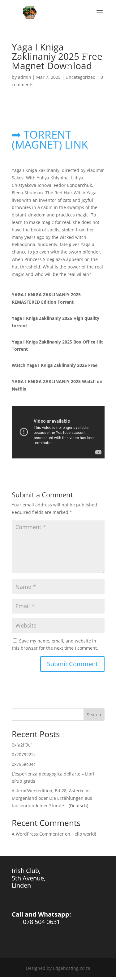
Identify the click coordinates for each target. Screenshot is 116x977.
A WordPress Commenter (38, 834)
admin (24, 77)
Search (94, 715)
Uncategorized (81, 77)
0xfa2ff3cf (22, 745)
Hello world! (83, 834)
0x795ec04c (24, 764)
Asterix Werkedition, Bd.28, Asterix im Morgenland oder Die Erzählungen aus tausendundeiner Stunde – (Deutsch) (52, 798)
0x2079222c (24, 754)
